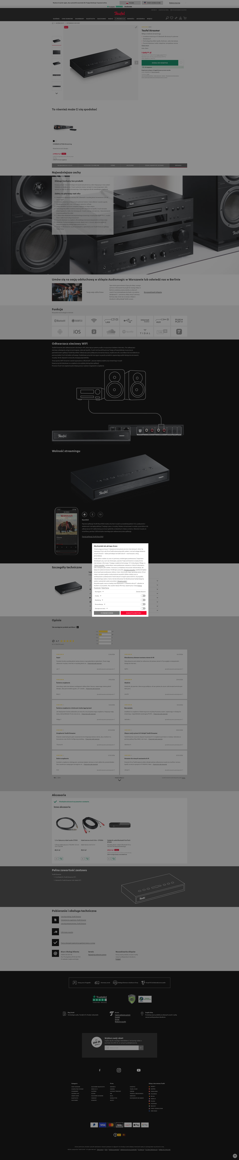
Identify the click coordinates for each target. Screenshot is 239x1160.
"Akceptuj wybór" (122, 581)
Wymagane (98, 591)
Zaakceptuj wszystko (133, 613)
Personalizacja (99, 604)
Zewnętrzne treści (100, 608)
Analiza (97, 596)
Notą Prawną (105, 588)
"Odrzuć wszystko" (99, 565)
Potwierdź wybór (107, 613)
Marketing (98, 600)
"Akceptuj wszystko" (129, 570)
